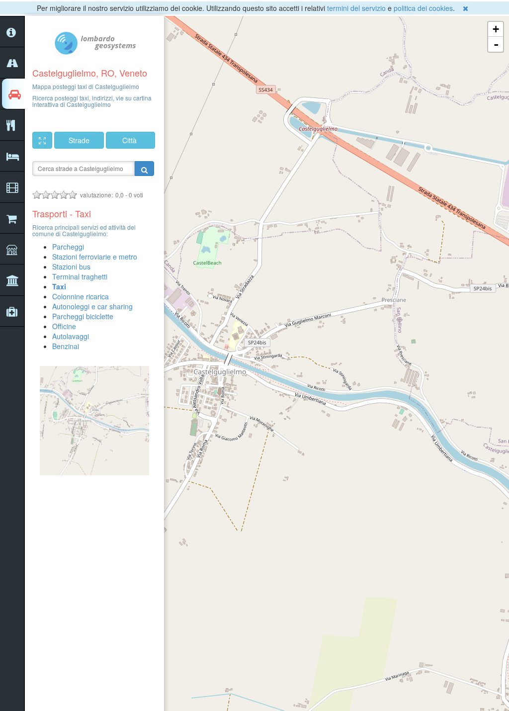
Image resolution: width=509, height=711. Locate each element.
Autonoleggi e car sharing (92, 306)
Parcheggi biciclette (82, 316)
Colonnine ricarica (80, 296)
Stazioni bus (71, 266)
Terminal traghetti (79, 276)
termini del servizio (356, 8)
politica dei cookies (423, 8)
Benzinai (65, 346)
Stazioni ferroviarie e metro (94, 257)
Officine (64, 326)
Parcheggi (68, 247)
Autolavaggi (70, 336)
